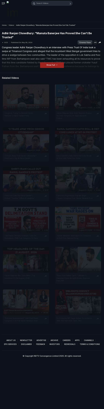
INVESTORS (54, 344)
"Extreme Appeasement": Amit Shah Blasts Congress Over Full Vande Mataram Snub (21, 319)
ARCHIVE (54, 340)
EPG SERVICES (10, 344)
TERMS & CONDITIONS (90, 344)
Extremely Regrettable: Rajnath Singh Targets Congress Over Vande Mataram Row (75, 197)
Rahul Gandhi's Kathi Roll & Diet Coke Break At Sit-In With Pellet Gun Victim (74, 157)
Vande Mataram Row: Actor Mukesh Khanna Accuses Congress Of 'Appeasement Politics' (74, 115)
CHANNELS (89, 340)
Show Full (51, 65)
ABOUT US (11, 340)
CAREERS (67, 340)
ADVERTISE (41, 340)
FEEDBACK (40, 344)
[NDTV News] (12, 11)
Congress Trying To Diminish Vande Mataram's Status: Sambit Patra (19, 114)
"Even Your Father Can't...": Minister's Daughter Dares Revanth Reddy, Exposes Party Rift (73, 278)
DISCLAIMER (26, 344)
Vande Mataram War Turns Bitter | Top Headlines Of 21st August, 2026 (20, 277)
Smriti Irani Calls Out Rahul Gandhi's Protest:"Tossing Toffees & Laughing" (20, 197)
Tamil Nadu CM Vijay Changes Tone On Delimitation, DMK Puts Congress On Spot (21, 237)
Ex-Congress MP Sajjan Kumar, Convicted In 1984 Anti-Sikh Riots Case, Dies (74, 319)
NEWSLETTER (26, 340)
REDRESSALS (69, 344)
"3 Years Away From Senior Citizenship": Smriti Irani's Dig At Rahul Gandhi (21, 157)
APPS (77, 340)
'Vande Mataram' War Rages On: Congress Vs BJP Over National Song (74, 237)
